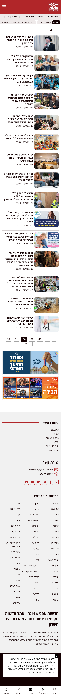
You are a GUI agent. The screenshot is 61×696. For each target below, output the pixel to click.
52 (8, 339)
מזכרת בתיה (34, 576)
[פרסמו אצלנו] (42, 689)
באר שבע (55, 542)
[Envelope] (26, 482)
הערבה (55, 593)
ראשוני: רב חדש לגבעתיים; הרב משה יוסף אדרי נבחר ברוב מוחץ (19, 40)
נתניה (36, 599)
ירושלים (36, 537)
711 (26, 344)
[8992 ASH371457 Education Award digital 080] (30, 373)
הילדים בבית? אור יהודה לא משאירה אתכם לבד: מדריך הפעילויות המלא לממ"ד (19, 236)
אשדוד (56, 525)
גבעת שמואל (53, 559)
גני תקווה (55, 582)
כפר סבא (35, 548)
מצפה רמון (34, 582)
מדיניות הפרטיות (35, 672)
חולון (37, 503)
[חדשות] (6, 689)
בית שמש (55, 548)
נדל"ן (6, 16)
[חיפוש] (54, 689)
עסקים (30, 693)
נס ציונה (35, 588)
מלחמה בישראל (28, 16)
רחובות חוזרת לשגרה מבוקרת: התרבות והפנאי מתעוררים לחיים (20, 301)
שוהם (17, 597)
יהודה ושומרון (33, 520)
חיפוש (55, 693)
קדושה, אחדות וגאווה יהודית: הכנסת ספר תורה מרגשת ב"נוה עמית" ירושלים (20, 99)
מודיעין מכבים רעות (31, 565)
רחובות (17, 568)
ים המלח (35, 525)
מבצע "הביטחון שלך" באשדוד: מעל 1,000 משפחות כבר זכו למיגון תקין (18, 196)
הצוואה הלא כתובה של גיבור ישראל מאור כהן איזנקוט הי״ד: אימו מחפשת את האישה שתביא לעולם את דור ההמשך (19, 259)
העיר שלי (54, 16)
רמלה (17, 574)
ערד (18, 514)
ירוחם (36, 531)
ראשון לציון (15, 557)
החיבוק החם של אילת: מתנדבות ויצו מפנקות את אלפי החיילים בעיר (20, 59)
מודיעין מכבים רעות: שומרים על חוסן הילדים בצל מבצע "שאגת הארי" (18, 177)
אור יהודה (54, 508)
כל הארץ (35, 542)
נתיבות (36, 593)
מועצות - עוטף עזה (30, 571)
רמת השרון (15, 585)
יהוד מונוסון (34, 514)
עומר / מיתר (14, 508)
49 (31, 339)
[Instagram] (44, 482)
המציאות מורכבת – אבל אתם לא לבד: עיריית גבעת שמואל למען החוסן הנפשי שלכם (19, 217)
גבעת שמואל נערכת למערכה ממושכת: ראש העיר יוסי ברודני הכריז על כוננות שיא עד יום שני (20, 282)
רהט (18, 563)
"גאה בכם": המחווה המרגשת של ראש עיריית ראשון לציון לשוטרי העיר (20, 119)
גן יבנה (56, 576)
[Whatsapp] (56, 482)
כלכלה (15, 16)
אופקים (56, 503)
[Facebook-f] (50, 482)
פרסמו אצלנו (43, 693)
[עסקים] (30, 689)
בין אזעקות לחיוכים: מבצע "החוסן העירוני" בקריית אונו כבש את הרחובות (18, 78)
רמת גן (17, 580)
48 (39, 339)
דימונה (56, 588)
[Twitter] (38, 482)
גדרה (56, 571)
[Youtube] (32, 482)
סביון (18, 503)
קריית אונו (15, 525)
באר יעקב (54, 537)
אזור (57, 514)
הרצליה (55, 599)
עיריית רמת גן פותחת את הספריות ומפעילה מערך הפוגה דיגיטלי (20, 157)
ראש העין (15, 551)
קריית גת (16, 531)
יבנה (37, 508)
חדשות (41, 16)
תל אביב (16, 602)
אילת (56, 520)
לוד (37, 559)
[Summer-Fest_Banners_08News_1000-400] (30, 398)
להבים (36, 554)
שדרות (17, 591)
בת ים (56, 554)
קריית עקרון (15, 537)
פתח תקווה (15, 520)
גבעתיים (55, 565)
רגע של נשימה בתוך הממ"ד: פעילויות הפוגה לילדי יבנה (18, 137)
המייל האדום (18, 693)
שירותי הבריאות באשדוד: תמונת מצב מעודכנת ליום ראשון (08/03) (20, 320)
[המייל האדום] (18, 689)
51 (16, 339)
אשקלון (56, 531)
